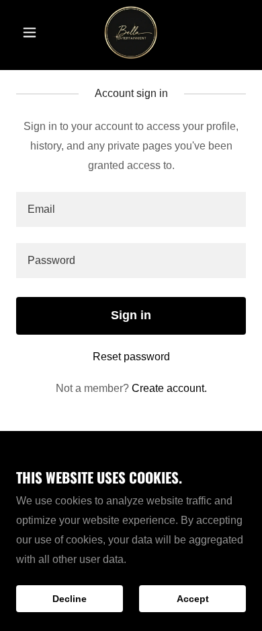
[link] (131, 32)
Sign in (131, 315)
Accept (193, 598)
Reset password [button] (131, 356)
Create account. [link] (169, 388)
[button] (33, 32)
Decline (69, 598)
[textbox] (131, 209)
